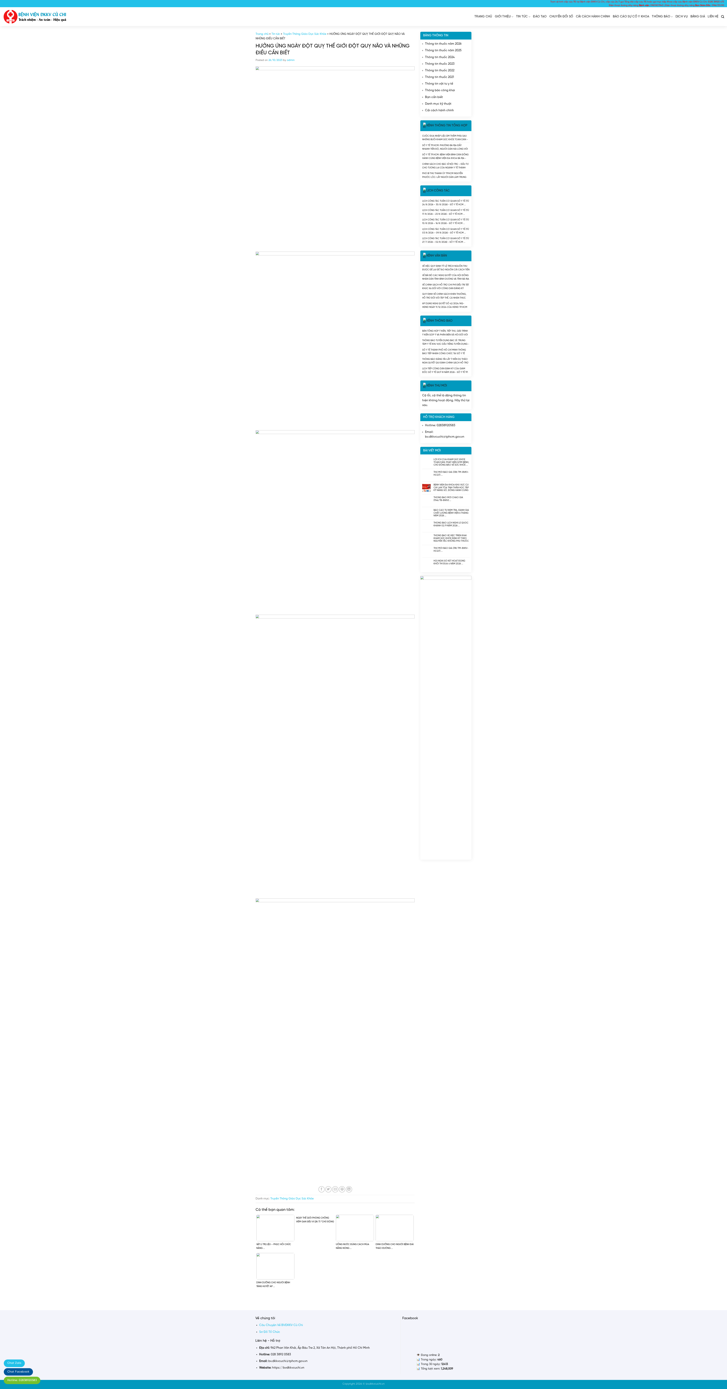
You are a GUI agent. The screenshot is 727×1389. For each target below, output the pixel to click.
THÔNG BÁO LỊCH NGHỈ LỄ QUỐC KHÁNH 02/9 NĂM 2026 (451, 524)
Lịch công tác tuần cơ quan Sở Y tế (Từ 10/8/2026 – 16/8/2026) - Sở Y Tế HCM (445, 221)
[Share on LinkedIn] (349, 1189)
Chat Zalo (14, 1363)
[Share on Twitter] (328, 1189)
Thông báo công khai (440, 90)
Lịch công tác (438, 190)
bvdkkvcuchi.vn (375, 1383)
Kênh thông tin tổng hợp (447, 125)
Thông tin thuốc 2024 (440, 57)
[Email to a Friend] (335, 1189)
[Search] (722, 16)
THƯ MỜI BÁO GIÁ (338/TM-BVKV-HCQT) (451, 473)
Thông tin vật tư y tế (439, 83)
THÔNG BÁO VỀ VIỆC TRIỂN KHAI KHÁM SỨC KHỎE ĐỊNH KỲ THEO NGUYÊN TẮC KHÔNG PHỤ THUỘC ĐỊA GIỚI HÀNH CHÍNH (451, 538)
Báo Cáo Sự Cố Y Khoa (631, 16)
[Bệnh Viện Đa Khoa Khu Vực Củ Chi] (35, 16)
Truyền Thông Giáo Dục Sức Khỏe (304, 34)
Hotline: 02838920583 (22, 1380)
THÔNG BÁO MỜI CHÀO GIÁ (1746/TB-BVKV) (448, 498)
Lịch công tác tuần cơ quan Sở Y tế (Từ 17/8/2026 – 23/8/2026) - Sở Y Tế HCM (445, 212)
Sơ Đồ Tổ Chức (269, 1332)
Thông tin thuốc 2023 (440, 63)
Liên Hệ (713, 16)
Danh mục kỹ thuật (438, 103)
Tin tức (522, 16)
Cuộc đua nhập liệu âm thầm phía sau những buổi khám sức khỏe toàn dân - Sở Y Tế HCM (445, 138)
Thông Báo (661, 16)
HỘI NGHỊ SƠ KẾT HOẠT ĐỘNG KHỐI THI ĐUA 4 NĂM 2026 (449, 562)
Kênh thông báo (439, 320)
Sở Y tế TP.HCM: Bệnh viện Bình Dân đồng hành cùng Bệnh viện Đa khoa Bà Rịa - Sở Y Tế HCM (445, 156)
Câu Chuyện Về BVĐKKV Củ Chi (281, 1325)
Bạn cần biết (434, 97)
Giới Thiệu (503, 16)
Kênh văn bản (437, 255)
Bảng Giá (697, 16)
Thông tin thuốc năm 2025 (443, 50)
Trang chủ (483, 16)
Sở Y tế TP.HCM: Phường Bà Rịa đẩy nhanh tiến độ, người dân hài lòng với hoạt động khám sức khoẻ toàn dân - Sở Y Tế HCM (445, 147)
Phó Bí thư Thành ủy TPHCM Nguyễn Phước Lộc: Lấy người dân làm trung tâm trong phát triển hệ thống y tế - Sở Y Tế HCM (445, 175)
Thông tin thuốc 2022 (439, 70)
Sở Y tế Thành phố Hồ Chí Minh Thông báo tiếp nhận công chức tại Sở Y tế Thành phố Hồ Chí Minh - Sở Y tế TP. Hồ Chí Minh (444, 352)
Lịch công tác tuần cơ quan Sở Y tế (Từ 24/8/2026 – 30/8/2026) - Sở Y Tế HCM (445, 203)
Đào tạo (540, 16)
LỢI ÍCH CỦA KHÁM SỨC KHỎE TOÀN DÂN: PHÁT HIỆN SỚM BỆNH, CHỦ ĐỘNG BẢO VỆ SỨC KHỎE (451, 462)
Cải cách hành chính (593, 16)
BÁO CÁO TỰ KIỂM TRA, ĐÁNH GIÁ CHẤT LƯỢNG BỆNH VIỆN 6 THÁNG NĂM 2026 (451, 512)
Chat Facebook (18, 1371)
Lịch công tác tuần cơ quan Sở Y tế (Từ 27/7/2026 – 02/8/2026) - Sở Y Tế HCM (445, 240)
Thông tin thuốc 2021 (439, 77)
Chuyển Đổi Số (561, 16)
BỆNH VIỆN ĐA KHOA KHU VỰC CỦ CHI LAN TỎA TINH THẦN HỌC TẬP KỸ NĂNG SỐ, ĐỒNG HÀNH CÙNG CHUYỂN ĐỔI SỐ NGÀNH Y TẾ (451, 487)
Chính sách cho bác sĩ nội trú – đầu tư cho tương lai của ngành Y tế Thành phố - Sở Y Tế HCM (445, 166)
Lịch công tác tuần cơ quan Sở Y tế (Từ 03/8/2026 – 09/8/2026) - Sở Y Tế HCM (445, 231)
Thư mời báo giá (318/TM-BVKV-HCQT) (451, 549)
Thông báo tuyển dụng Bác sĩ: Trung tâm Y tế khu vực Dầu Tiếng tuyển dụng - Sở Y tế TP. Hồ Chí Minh (445, 342)
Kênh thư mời (437, 385)
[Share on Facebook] (321, 1189)
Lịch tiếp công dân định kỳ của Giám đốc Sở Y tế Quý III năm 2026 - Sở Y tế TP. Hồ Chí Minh (445, 370)
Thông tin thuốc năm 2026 (443, 43)
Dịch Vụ (682, 16)
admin (291, 60)
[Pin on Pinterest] (342, 1189)
